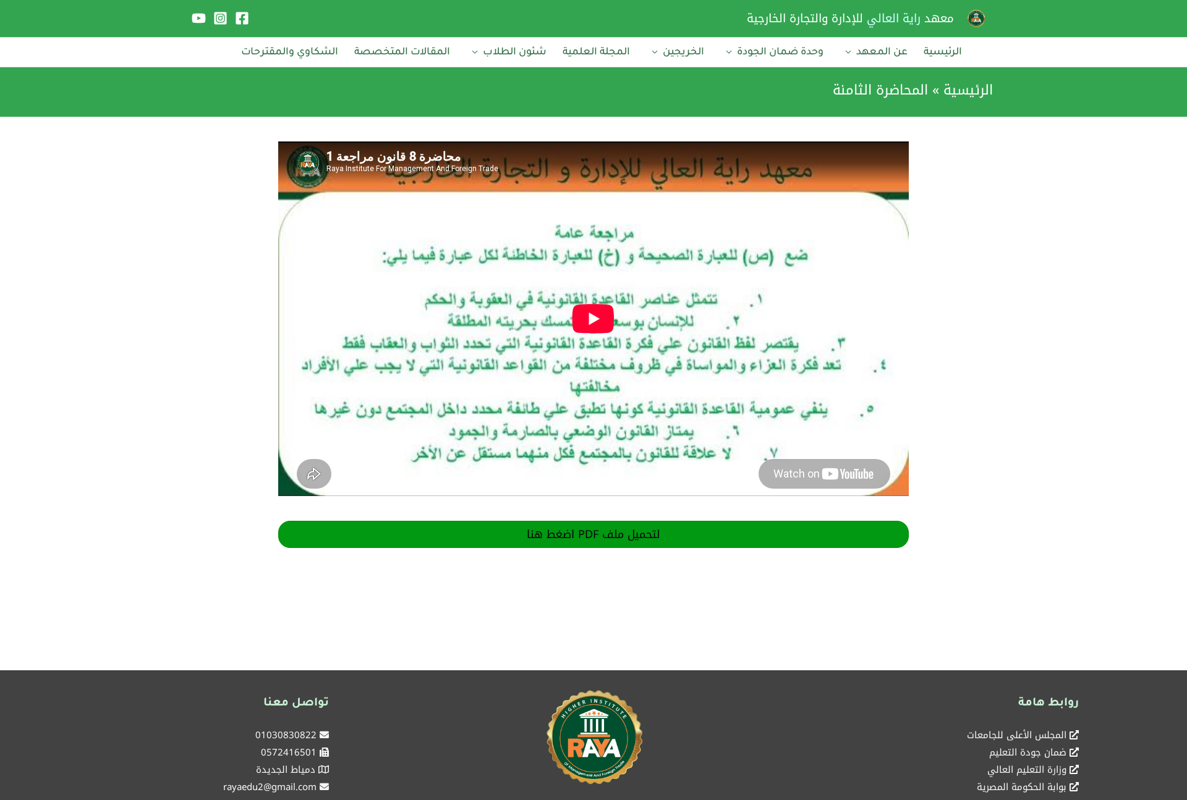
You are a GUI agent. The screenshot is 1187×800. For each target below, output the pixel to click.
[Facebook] (242, 18)
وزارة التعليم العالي (1026, 769)
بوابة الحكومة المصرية (1021, 787)
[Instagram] (220, 18)
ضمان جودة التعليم (1027, 752)
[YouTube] (199, 18)
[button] (593, 534)
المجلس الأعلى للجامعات (1016, 735)
